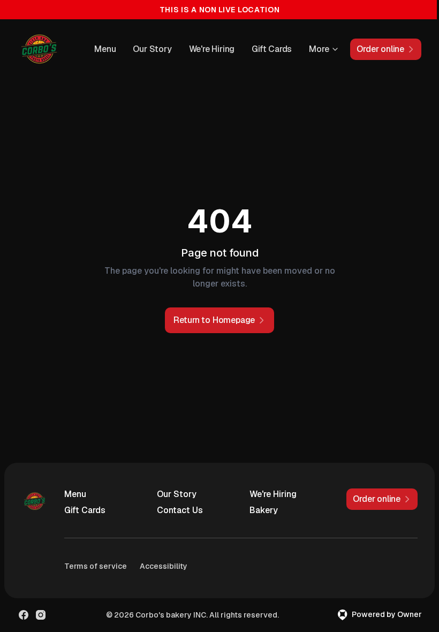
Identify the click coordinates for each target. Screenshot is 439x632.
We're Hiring (212, 49)
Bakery (263, 510)
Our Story (152, 49)
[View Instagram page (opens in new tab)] (40, 614)
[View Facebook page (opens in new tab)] (23, 614)
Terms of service (95, 566)
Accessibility (163, 566)
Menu (105, 49)
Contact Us (180, 510)
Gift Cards (272, 49)
